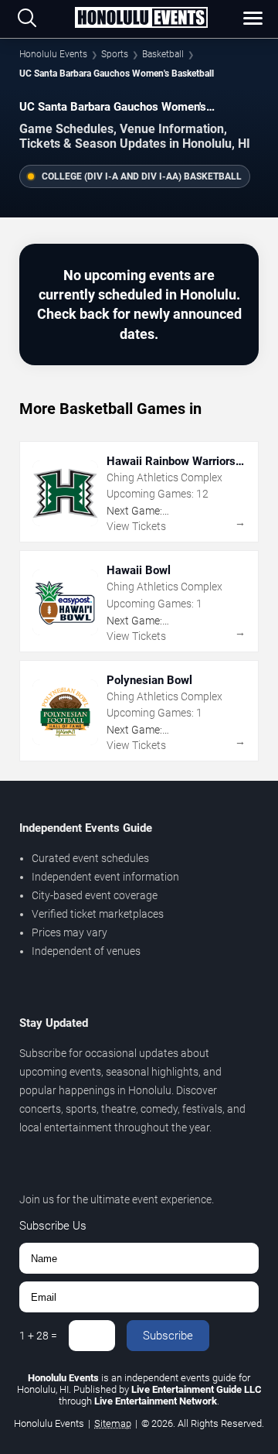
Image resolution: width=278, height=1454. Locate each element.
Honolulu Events (53, 54)
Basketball (163, 54)
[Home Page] (141, 18)
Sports (114, 54)
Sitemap (112, 1423)
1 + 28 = (38, 1335)
